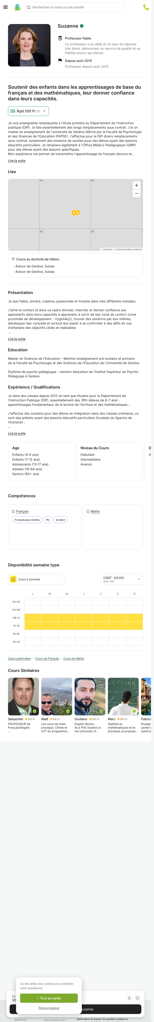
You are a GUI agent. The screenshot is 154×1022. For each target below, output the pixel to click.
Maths (95, 511)
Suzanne (68, 26)
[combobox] (74, 7)
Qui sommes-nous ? (55, 1020)
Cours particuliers (19, 658)
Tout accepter (50, 998)
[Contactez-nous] (146, 7)
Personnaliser (49, 1008)
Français (22, 511)
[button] (137, 998)
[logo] (17, 7)
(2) (33, 719)
